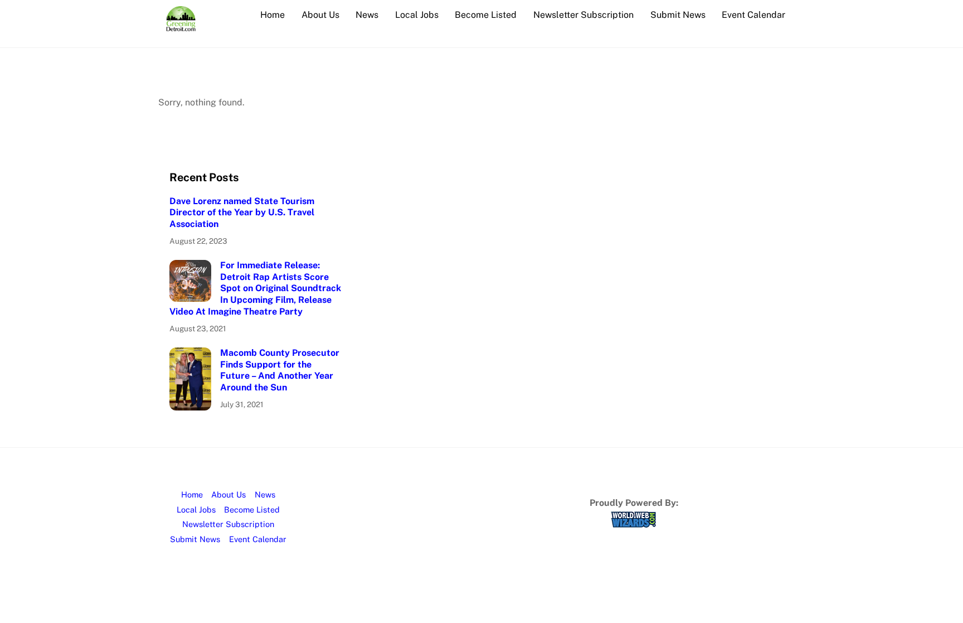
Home (272, 14)
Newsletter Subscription (583, 14)
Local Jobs (417, 14)
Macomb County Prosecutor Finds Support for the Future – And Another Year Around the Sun (279, 370)
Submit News (678, 14)
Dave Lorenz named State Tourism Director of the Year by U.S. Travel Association (241, 213)
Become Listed (486, 14)
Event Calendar (753, 14)
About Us (320, 14)
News (367, 14)
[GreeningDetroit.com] (180, 26)
